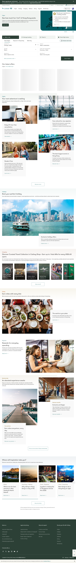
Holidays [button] (20, 8)
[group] (38, 21)
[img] (73, 1)
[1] (64, 31)
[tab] (7, 40)
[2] (67, 31)
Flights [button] (15, 8)
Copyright (4, 557)
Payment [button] (40, 8)
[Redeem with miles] (61, 40)
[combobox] (20, 49)
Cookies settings (23, 538)
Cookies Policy (47, 561)
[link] (56, 108)
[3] (69, 31)
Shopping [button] (25, 8)
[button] (38, 44)
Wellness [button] (30, 8)
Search (52, 5)
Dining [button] (35, 8)
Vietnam (66, 557)
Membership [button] (45, 8)
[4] (71, 31)
